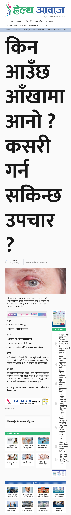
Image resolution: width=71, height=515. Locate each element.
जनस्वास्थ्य (49, 21)
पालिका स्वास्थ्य (34, 25)
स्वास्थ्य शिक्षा (39, 21)
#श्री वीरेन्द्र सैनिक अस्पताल (54, 30)
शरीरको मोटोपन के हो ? (12, 463)
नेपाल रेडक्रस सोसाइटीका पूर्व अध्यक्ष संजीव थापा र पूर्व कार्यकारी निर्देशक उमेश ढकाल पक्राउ (63, 427)
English (44, 25)
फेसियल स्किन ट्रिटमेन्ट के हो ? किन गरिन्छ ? (43, 464)
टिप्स (12, 408)
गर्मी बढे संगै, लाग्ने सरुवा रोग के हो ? (43, 446)
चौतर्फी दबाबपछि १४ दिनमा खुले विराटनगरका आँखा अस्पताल (12, 497)
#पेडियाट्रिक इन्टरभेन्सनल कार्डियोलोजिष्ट (34, 30)
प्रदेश (22, 25)
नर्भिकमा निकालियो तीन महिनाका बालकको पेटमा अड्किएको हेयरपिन (62, 383)
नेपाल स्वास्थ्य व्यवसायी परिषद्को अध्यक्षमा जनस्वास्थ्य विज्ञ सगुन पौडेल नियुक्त (63, 404)
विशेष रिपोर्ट (28, 21)
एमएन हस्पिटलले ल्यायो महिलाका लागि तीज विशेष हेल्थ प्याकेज (62, 364)
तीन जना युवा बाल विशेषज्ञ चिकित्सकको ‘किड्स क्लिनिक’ (63, 446)
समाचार (18, 21)
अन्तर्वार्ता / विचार (12, 25)
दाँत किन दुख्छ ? (27, 462)
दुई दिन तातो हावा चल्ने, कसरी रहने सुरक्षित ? (28, 447)
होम (12, 21)
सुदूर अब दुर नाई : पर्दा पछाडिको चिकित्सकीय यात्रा (64, 459)
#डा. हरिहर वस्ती (16, 30)
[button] (7, 21)
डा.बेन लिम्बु (14, 260)
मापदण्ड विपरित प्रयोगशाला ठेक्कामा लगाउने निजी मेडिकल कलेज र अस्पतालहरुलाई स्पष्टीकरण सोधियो (64, 344)
